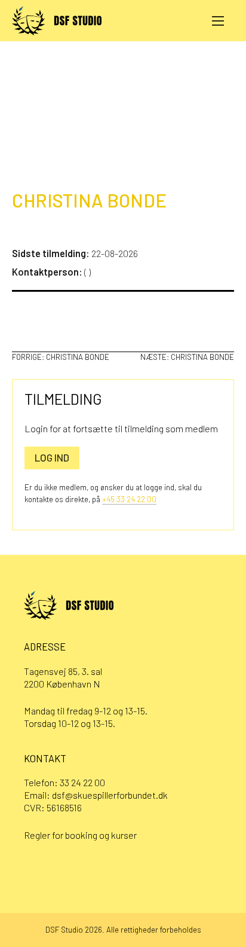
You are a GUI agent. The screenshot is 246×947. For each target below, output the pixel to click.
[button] (218, 20)
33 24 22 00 (82, 782)
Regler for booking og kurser (80, 835)
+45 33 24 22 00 (129, 499)
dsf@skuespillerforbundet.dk (110, 795)
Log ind (52, 457)
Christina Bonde (89, 200)
